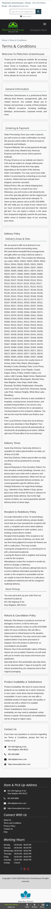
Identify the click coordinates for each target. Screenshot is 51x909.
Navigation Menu (38, 30)
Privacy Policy (9, 826)
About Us (7, 820)
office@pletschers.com (18, 6)
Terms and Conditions (12, 823)
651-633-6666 (38, 3)
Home (4, 40)
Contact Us (8, 829)
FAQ (5, 832)
